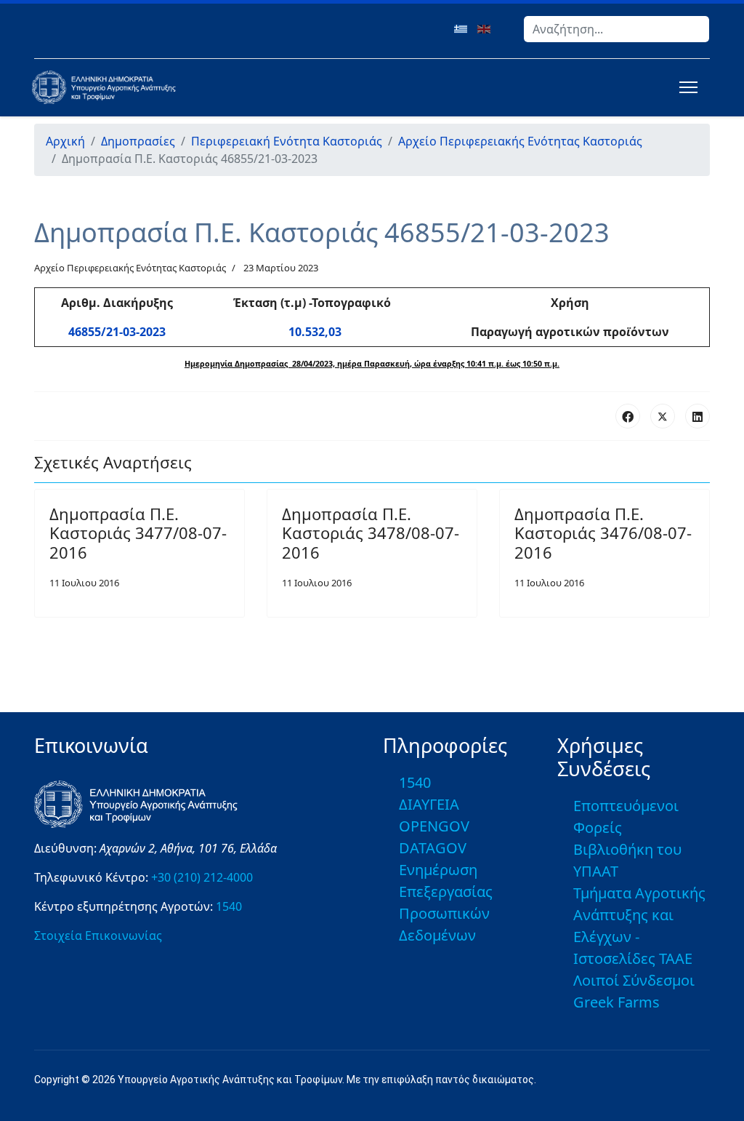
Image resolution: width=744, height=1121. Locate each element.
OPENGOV (434, 826)
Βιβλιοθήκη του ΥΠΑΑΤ (627, 860)
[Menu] (686, 87)
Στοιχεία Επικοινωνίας (98, 935)
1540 (229, 906)
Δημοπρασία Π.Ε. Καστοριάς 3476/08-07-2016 (603, 533)
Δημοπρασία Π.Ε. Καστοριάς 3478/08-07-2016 (370, 533)
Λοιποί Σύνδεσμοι (634, 980)
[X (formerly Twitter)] (662, 416)
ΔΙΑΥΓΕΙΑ (429, 804)
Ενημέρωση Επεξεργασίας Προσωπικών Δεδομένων (446, 902)
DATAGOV (432, 848)
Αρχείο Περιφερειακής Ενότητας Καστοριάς (130, 267)
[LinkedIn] (697, 416)
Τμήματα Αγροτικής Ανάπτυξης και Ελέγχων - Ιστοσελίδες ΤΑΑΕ (639, 925)
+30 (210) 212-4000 (202, 877)
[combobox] (616, 29)
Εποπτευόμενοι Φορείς (626, 816)
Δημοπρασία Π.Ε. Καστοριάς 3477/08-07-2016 (138, 533)
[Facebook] (627, 416)
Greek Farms (616, 1002)
